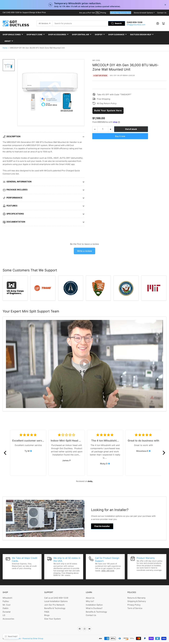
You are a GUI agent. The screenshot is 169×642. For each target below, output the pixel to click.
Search (118, 23)
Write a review (84, 251)
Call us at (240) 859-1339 (56, 598)
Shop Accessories (57, 34)
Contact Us (161, 13)
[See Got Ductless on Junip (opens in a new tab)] (90, 481)
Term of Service (134, 608)
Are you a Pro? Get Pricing (92, 13)
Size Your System (52, 619)
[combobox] (89, 23)
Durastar (7, 612)
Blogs (47, 615)
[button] (5, 453)
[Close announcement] (165, 4)
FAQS (46, 612)
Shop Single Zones (12, 34)
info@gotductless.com (136, 25)
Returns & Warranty (136, 598)
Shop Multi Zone (34, 34)
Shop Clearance (116, 34)
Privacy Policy (133, 605)
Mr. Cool (96, 60)
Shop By (98, 34)
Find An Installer (102, 526)
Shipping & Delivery (136, 601)
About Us (90, 598)
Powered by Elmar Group (33, 638)
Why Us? (90, 601)
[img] (31, 451)
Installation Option (94, 605)
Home (5, 48)
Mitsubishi (7, 598)
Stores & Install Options (143, 13)
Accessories (8, 619)
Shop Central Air (80, 34)
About (7, 41)
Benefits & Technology (54, 608)
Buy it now (120, 136)
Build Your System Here (120, 13)
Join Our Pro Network (54, 605)
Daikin (5, 608)
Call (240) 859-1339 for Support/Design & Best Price (24, 12)
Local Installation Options (56, 601)
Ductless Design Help (140, 34)
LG (4, 615)
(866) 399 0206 (107, 571)
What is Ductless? (94, 608)
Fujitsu (6, 601)
